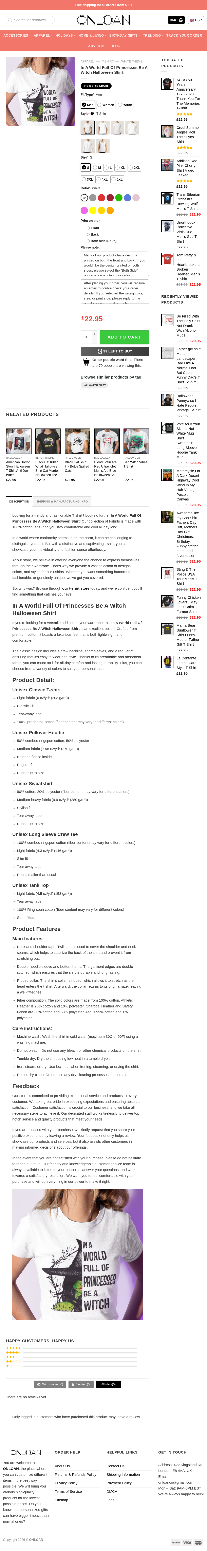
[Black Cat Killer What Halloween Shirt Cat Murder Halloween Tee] (48, 441)
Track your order (184, 35)
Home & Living (91, 35)
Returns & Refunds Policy (75, 1475)
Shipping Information (123, 1475)
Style (87, 113)
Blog (115, 46)
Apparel (42, 35)
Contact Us (116, 1466)
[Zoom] (11, 120)
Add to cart (124, 337)
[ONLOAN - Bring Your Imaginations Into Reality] (103, 20)
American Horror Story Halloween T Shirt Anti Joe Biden (18, 468)
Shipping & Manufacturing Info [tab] (62, 501)
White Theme (132, 61)
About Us (62, 1466)
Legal (111, 1500)
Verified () (83, 1384)
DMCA (112, 1492)
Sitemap (61, 1500)
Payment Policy (119, 1483)
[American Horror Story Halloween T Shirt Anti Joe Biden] (18, 441)
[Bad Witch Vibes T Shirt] (136, 441)
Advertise (98, 46)
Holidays (64, 35)
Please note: (90, 247)
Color (85, 188)
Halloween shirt (94, 385)
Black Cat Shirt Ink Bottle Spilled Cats (77, 466)
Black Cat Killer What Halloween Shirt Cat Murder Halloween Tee (47, 468)
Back (95, 234)
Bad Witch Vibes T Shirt (135, 464)
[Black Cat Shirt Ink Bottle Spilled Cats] (77, 441)
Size (84, 157)
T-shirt (108, 61)
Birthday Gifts (123, 35)
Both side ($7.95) (103, 241)
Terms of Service (68, 1492)
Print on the (90, 220)
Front (95, 228)
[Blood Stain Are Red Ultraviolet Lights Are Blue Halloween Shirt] (107, 441)
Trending (152, 35)
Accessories (15, 35)
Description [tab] (19, 501)
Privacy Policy (66, 1483)
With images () (52, 1384)
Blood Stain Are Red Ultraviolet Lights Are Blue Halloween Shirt (105, 468)
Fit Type (87, 94)
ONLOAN (11, 1469)
